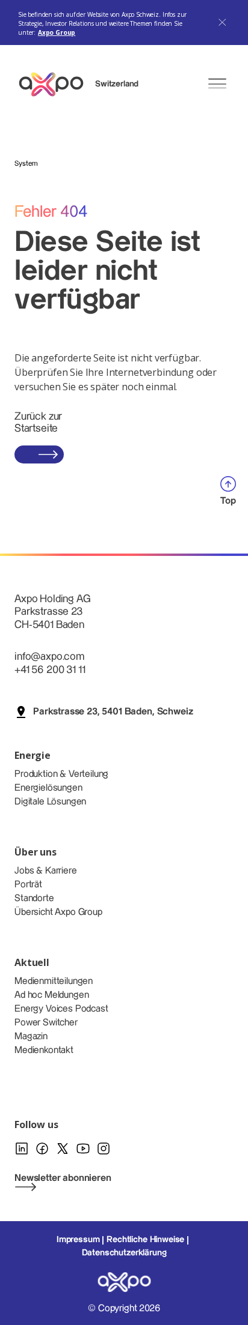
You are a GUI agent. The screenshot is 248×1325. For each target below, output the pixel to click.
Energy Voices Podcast (61, 1008)
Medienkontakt (43, 1050)
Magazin (31, 1036)
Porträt (28, 884)
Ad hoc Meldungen (51, 995)
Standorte (34, 898)
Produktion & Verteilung (61, 774)
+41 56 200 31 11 (49, 670)
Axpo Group (56, 32)
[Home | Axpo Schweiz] (56, 84)
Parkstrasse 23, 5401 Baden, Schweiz (113, 711)
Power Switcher (46, 1022)
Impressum (78, 1240)
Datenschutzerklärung (124, 1253)
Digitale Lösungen (50, 801)
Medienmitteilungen (53, 981)
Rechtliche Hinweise (145, 1240)
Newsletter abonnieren (62, 1178)
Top (228, 501)
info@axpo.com (49, 656)
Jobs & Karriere (45, 870)
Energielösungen (48, 787)
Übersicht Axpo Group (58, 912)
